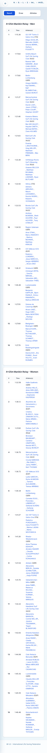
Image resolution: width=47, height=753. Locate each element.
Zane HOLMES (31, 131)
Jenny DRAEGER (32, 573)
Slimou (28, 184)
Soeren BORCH (31, 93)
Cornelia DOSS (31, 498)
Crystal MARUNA (32, 460)
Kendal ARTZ (31, 445)
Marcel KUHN (31, 329)
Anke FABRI (30, 585)
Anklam (29, 563)
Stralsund (29, 268)
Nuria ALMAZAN (32, 479)
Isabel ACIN (30, 703)
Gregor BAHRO (31, 83)
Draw (21, 13)
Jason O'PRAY (31, 107)
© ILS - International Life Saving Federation (24, 744)
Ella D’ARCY (31, 462)
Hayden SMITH (31, 126)
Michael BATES (31, 129)
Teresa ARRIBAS (32, 486)
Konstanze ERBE (32, 392)
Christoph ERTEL (32, 271)
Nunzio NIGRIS (31, 196)
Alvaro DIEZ (31, 264)
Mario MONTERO (32, 314)
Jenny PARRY (31, 465)
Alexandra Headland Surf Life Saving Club (32, 606)
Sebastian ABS (31, 278)
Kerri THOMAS (31, 467)
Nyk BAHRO (30, 86)
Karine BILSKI (31, 645)
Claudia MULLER (32, 679)
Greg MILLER (31, 148)
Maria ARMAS (31, 419)
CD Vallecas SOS (32, 249)
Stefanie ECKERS (32, 506)
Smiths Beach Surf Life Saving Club (32, 56)
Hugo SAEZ (30, 312)
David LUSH (30, 105)
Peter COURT (31, 110)
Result (9, 13)
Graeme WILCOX (32, 167)
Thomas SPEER (31, 341)
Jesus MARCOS (32, 259)
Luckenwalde (31, 285)
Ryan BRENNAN (32, 71)
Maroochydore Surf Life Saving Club (32, 99)
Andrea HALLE (31, 388)
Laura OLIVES (32, 662)
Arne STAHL (30, 232)
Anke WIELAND (32, 390)
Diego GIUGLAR (32, 40)
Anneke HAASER (32, 549)
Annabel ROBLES (32, 660)
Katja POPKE (32, 575)
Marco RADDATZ (32, 235)
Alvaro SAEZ (30, 310)
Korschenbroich (32, 712)
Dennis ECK (30, 353)
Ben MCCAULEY (32, 124)
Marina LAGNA (32, 527)
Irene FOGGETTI (32, 525)
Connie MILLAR (32, 619)
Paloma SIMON (33, 708)
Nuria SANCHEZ (32, 705)
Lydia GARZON (32, 477)
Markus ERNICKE (32, 300)
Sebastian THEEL (32, 281)
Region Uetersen (32, 227)
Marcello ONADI (32, 42)
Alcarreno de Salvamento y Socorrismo (31, 404)
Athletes (33, 13)
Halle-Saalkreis (31, 382)
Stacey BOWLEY (32, 448)
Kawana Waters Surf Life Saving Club (32, 118)
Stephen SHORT (32, 112)
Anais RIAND (31, 638)
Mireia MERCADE (32, 664)
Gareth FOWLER (32, 69)
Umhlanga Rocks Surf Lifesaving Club (32, 162)
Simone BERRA (31, 45)
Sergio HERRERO (32, 261)
